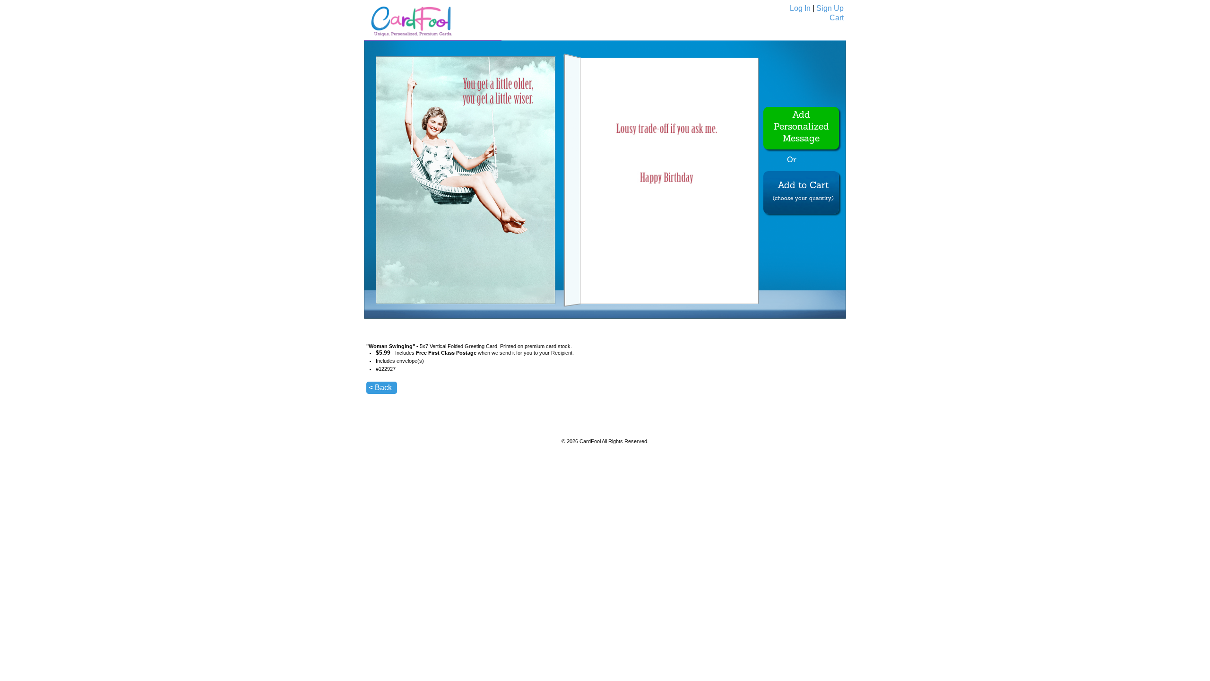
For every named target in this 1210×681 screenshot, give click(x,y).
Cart (837, 18)
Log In (800, 8)
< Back (380, 388)
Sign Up (830, 8)
